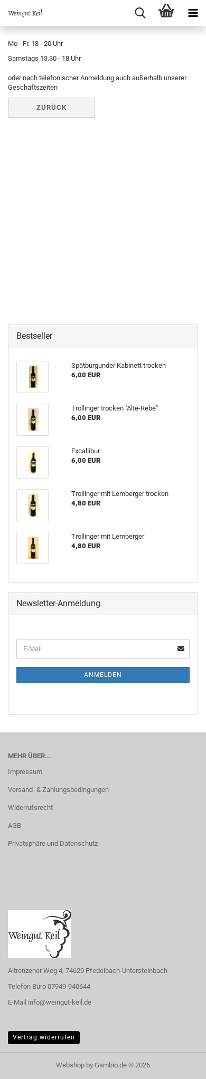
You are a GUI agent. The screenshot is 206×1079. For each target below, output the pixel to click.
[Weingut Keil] (21, 13)
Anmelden (103, 675)
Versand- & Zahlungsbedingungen (58, 790)
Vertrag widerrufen (44, 1037)
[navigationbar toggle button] (193, 13)
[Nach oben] (177, 1063)
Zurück (51, 107)
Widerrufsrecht (30, 807)
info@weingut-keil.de (59, 1002)
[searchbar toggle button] (140, 13)
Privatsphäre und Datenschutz (53, 843)
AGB (14, 825)
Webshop (70, 1065)
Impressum (25, 772)
